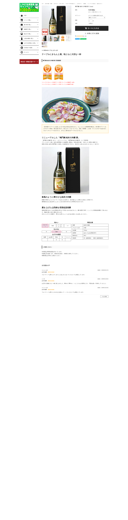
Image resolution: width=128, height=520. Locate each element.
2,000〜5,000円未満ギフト (70, 3)
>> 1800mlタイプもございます (50, 50)
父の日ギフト (79, 3)
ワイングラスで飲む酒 (91, 3)
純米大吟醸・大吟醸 (48, 3)
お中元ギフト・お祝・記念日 (59, 3)
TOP (42, 3)
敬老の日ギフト (99, 3)
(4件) (86, 36)
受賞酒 (84, 3)
